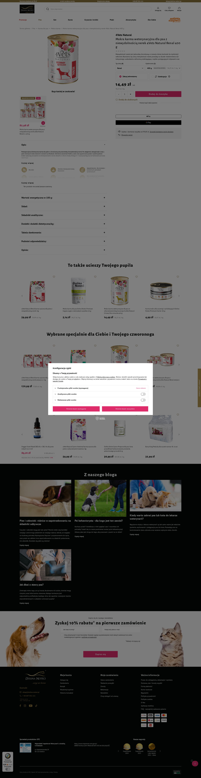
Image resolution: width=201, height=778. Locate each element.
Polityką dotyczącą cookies (105, 377)
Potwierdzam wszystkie (125, 409)
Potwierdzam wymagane (76, 409)
